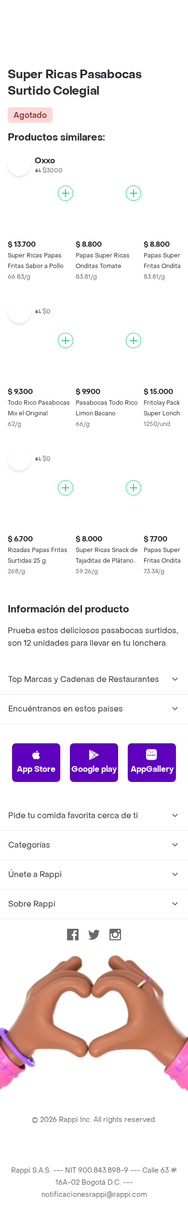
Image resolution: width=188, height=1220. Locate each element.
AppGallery (152, 769)
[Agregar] (65, 193)
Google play (94, 769)
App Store (36, 769)
